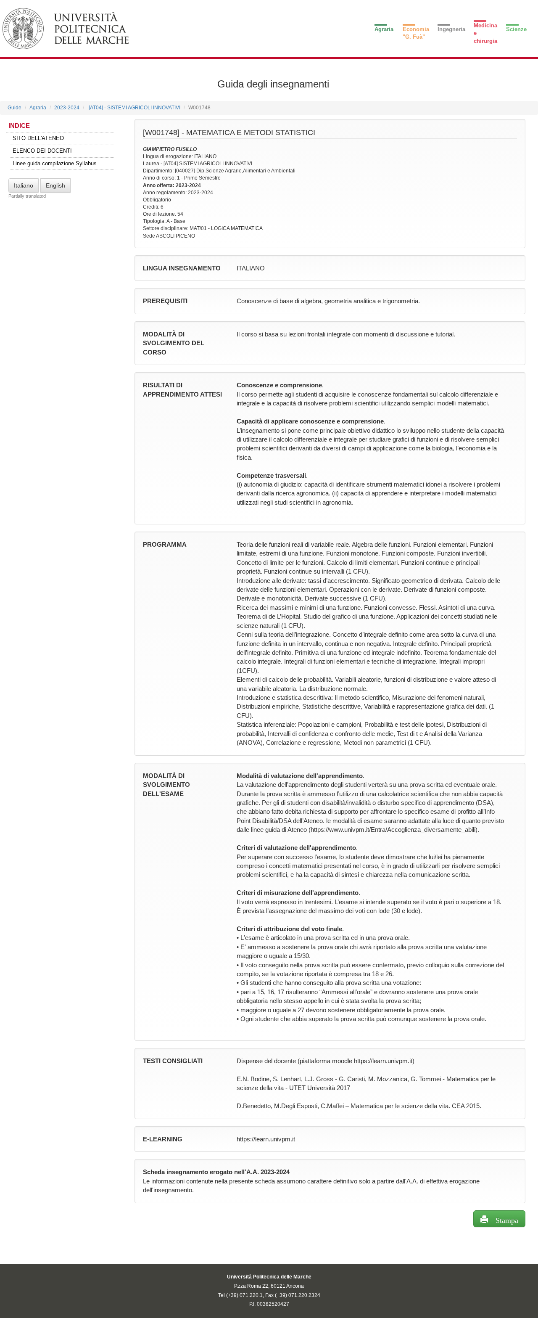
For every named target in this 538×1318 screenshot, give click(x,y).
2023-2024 (66, 108)
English (55, 185)
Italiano (23, 185)
